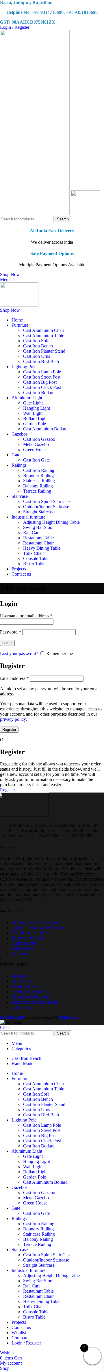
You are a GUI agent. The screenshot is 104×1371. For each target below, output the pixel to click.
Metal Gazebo (36, 444)
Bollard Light (35, 418)
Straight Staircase (39, 511)
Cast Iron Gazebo (39, 439)
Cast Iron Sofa (36, 340)
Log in (7, 643)
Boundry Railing (38, 475)
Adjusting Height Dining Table (51, 522)
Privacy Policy (25, 986)
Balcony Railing (38, 485)
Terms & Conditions (30, 991)
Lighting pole (24, 943)
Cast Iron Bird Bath (41, 361)
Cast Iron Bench (38, 345)
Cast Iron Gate (36, 459)
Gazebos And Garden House (38, 927)
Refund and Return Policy (35, 1002)
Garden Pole (34, 423)
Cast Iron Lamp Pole (42, 371)
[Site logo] (35, 213)
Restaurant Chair (38, 542)
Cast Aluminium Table (43, 335)
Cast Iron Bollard (39, 392)
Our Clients (22, 981)
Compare (20, 1337)
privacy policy (13, 719)
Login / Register (26, 1342)
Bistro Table (34, 563)
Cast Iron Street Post (41, 377)
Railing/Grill (23, 948)
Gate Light (33, 402)
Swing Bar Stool (38, 527)
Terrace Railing (37, 491)
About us (20, 976)
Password (10, 631)
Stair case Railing (39, 480)
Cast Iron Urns (36, 356)
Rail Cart (31, 532)
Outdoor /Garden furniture (36, 922)
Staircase (20, 953)
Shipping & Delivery (31, 996)
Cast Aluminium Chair (43, 330)
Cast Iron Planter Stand (44, 351)
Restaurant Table (38, 537)
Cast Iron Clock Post (42, 387)
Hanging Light (36, 408)
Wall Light (32, 413)
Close (5, 1027)
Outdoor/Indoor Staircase (46, 506)
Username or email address (26, 615)
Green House (35, 449)
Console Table (36, 558)
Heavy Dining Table (41, 548)
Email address (14, 678)
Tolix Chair (33, 553)
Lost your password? (19, 653)
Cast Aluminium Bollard (45, 428)
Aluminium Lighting (30, 932)
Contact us (21, 1007)
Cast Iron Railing (38, 470)
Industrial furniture (28, 937)
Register (9, 729)
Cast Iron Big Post (40, 382)
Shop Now (10, 274)
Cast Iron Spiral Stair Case (47, 501)
